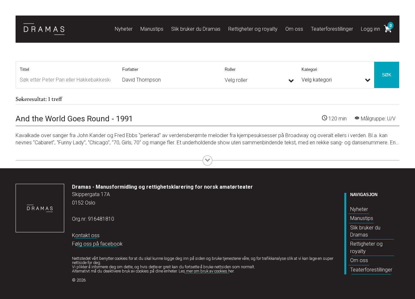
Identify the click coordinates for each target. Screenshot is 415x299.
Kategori (309, 69)
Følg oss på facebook (97, 244)
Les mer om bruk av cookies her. (206, 271)
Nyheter (359, 209)
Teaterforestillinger (371, 270)
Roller (230, 69)
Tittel (24, 69)
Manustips (361, 218)
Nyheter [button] (124, 29)
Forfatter (130, 69)
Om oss (359, 260)
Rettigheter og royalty (366, 247)
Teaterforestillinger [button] (332, 29)
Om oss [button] (294, 29)
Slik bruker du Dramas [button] (195, 29)
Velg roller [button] (236, 80)
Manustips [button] (151, 29)
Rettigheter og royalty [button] (253, 29)
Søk (386, 74)
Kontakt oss (86, 235)
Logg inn (370, 29)
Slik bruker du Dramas (365, 231)
